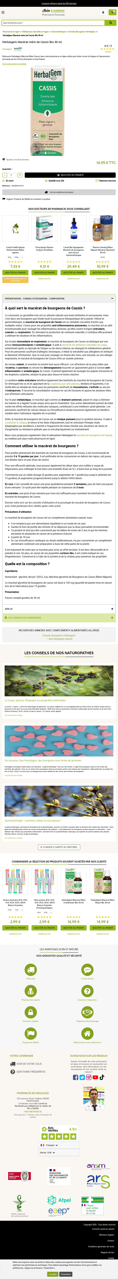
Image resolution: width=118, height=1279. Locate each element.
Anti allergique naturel (60, 639)
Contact (110, 1240)
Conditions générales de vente (101, 1246)
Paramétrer (66, 1274)
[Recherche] (110, 23)
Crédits (111, 1258)
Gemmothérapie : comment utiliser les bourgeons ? (33, 820)
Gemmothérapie (58, 31)
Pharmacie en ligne (11, 31)
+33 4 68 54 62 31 (33, 1112)
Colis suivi (30, 978)
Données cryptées (31, 1021)
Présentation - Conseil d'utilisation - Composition (34, 298)
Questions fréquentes (87, 999)
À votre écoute (87, 978)
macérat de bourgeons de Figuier (94, 435)
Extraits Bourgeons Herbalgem (82, 31)
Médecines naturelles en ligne (35, 31)
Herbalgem (7, 49)
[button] (3, 12)
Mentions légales (106, 1234)
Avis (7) (8, 609)
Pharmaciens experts (31, 999)
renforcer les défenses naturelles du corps (84, 345)
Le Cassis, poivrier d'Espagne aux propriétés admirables (35, 700)
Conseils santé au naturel (60, 847)
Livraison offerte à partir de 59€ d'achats (59, 3)
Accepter (53, 1274)
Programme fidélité (30, 1042)
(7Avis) (108, 52)
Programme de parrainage (87, 1021)
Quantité (6, 169)
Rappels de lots (107, 1252)
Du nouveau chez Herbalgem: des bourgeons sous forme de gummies (43, 760)
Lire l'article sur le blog (13, 715)
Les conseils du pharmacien (24, 617)
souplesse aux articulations (65, 383)
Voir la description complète (14, 63)
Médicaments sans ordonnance (87, 1042)
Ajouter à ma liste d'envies (17, 159)
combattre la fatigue (16, 422)
